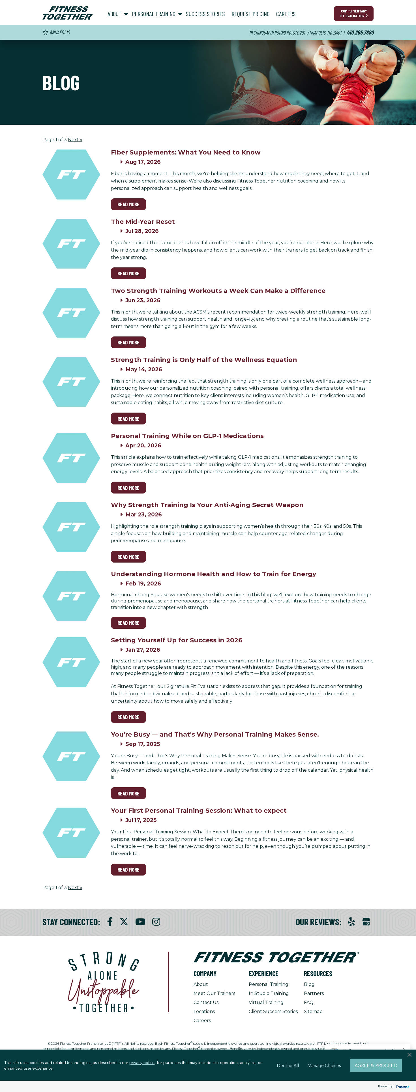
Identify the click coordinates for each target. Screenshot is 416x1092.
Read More (128, 204)
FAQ (309, 1002)
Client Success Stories (273, 1011)
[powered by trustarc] (401, 1086)
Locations (204, 1011)
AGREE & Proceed (376, 1065)
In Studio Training (269, 993)
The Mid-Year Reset (143, 222)
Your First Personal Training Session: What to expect (199, 810)
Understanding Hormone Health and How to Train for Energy (213, 574)
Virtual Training (266, 1002)
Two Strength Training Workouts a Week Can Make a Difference (218, 291)
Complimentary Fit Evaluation (353, 13)
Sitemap (313, 1011)
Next (75, 139)
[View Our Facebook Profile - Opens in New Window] (109, 921)
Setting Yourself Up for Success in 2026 (176, 640)
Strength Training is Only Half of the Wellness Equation (204, 360)
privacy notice (142, 1062)
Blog (309, 984)
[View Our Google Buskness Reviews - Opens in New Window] (366, 922)
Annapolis (59, 32)
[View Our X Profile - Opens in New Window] (124, 921)
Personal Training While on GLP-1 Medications (187, 436)
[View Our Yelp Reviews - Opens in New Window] (351, 921)
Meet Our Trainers (214, 993)
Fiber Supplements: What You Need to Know (186, 152)
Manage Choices (324, 1065)
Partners (314, 993)
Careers (202, 1020)
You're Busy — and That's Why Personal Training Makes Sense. (215, 734)
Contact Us (206, 1002)
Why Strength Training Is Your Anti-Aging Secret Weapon (207, 505)
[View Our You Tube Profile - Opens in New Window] (140, 921)
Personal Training (268, 984)
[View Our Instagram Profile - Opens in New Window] (156, 921)
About (201, 984)
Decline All (288, 1065)
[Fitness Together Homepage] (67, 13)
